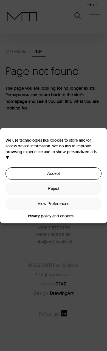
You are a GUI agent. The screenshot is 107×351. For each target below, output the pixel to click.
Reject (53, 188)
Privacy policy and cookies (51, 216)
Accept (53, 173)
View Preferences (53, 203)
